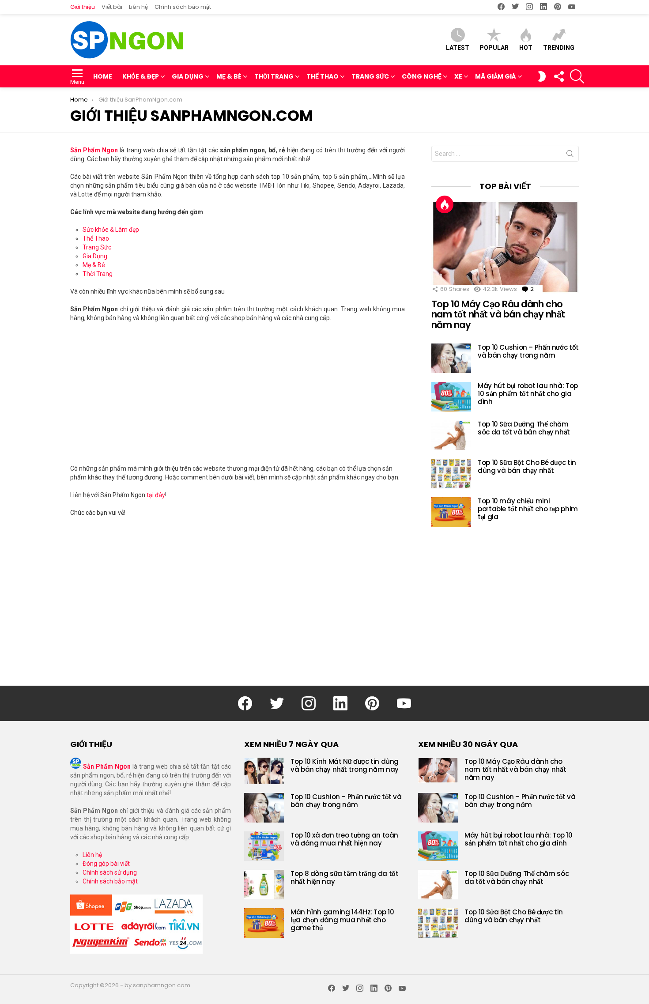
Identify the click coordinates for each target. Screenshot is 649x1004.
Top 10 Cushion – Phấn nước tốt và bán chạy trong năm (528, 351)
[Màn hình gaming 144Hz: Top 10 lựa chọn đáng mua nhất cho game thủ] (264, 923)
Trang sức (370, 76)
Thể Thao (96, 238)
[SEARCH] (577, 76)
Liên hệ (138, 7)
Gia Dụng (95, 256)
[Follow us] (558, 76)
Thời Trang (98, 273)
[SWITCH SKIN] (541, 76)
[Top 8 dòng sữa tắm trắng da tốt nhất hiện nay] (264, 884)
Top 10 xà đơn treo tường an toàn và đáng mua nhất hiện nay (344, 839)
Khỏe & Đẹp (140, 76)
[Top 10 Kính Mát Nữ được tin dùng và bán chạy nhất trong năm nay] (264, 771)
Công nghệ (421, 76)
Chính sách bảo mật (183, 7)
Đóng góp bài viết (106, 863)
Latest (457, 47)
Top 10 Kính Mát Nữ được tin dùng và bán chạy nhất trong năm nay (345, 765)
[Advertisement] (237, 393)
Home (102, 76)
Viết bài (112, 7)
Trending (558, 47)
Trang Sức (97, 247)
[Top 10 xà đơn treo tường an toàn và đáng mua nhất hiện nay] (264, 846)
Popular (494, 47)
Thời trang (274, 76)
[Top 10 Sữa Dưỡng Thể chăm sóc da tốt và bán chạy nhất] (451, 435)
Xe (458, 76)
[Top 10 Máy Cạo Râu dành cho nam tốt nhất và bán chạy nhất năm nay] (505, 247)
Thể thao (322, 76)
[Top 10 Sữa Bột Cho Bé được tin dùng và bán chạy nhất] (451, 473)
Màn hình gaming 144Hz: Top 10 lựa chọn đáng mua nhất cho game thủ (342, 919)
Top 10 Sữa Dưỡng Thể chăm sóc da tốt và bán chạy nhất (524, 428)
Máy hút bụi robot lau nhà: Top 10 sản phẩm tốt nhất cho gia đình (528, 393)
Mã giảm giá (495, 76)
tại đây (156, 494)
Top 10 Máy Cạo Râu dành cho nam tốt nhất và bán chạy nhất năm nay (498, 314)
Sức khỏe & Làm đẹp (111, 229)
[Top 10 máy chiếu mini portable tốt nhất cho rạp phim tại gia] (451, 512)
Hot (525, 47)
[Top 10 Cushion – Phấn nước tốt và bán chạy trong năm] (451, 358)
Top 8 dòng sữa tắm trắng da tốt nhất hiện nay (344, 877)
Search (570, 155)
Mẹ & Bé (228, 76)
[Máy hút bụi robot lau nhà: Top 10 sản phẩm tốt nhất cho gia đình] (451, 396)
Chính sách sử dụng (110, 872)
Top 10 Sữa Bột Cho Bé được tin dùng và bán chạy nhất (527, 466)
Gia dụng (188, 76)
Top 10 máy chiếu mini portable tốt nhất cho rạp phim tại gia (528, 508)
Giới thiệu (82, 7)
